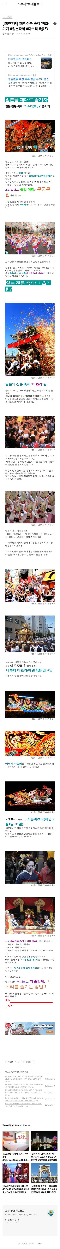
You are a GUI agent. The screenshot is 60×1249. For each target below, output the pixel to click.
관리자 (39, 1244)
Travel (8, 1072)
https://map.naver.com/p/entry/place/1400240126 (27, 55)
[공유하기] (16, 1062)
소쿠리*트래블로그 (30, 4)
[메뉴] (4, 4)
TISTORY (30, 1244)
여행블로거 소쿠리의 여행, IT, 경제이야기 (21, 1214)
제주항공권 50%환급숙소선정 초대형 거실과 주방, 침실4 (21, 59)
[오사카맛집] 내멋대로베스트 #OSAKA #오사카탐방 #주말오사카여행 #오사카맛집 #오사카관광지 (23, 1092)
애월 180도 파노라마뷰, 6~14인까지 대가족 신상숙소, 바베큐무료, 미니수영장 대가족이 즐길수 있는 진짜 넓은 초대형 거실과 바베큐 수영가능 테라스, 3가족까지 (21, 64)
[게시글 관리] (19, 1062)
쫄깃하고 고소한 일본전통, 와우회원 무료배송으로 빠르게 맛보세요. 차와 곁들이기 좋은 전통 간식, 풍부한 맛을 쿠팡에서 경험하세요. (30, 85)
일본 (12, 1072)
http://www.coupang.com (20, 75)
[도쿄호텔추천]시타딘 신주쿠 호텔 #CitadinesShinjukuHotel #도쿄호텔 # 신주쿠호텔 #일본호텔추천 (24, 1079)
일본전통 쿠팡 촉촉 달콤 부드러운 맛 (28, 79)
